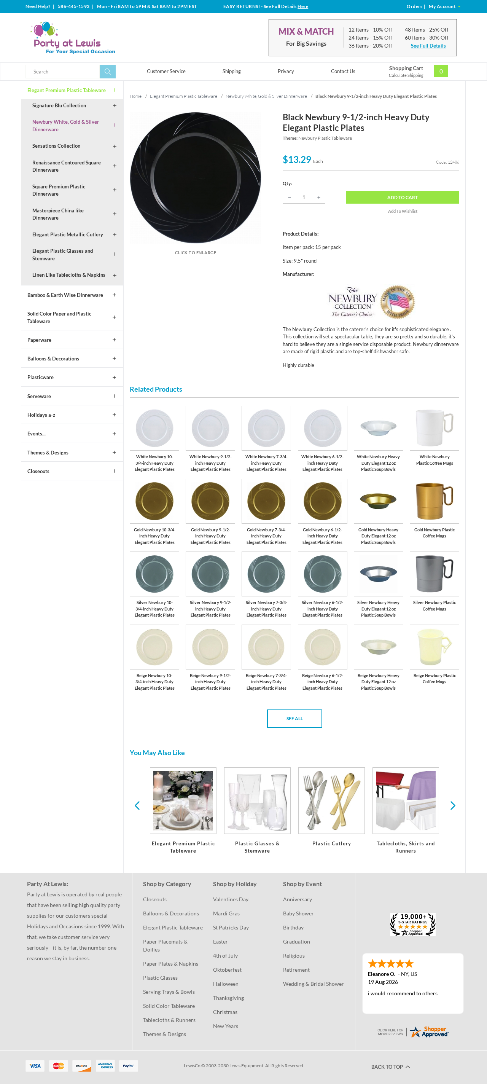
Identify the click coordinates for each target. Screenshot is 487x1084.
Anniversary (297, 899)
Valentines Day (230, 899)
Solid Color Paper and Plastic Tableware (59, 317)
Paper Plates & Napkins (170, 963)
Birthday (293, 927)
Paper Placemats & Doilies (166, 945)
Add (402, 197)
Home (136, 96)
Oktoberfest (227, 969)
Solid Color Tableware (169, 1006)
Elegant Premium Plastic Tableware (66, 90)
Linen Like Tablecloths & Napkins (68, 275)
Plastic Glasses (160, 977)
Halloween (226, 983)
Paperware (39, 340)
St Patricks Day (231, 927)
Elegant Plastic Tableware (173, 927)
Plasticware (40, 377)
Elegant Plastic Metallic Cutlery (67, 234)
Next (452, 805)
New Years (225, 1026)
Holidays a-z (41, 415)
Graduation (296, 941)
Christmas (225, 1012)
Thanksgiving (228, 998)
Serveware (39, 396)
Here (303, 6)
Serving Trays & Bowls (169, 991)
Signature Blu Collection (59, 105)
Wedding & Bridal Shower (313, 983)
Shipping (232, 71)
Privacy (286, 71)
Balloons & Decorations (53, 358)
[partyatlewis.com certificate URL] (412, 1031)
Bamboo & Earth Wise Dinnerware (65, 295)
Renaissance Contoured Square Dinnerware (66, 166)
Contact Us (343, 71)
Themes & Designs (47, 453)
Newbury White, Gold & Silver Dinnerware (65, 125)
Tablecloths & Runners (169, 1020)
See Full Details (428, 46)
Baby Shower (298, 913)
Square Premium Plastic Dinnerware (58, 190)
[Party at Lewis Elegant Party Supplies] (91, 37)
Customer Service (166, 71)
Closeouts (38, 471)
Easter (220, 941)
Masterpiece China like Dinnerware (58, 214)
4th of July (225, 955)
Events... (36, 433)
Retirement (296, 969)
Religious (294, 955)
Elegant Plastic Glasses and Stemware (62, 254)
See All (294, 718)
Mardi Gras (226, 913)
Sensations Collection (56, 146)
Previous (137, 805)
